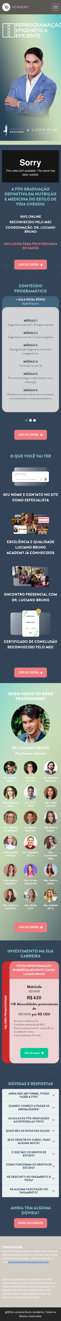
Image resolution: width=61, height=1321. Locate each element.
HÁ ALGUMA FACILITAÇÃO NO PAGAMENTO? (29, 1190)
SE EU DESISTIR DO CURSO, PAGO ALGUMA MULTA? (28, 1141)
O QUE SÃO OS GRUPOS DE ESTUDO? (28, 1153)
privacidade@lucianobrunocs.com (28, 1262)
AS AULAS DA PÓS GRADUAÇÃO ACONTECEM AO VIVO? (28, 1120)
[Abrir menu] (55, 7)
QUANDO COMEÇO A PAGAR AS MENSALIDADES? (28, 1107)
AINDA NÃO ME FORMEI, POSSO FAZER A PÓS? (28, 1095)
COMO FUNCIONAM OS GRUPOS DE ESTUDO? (29, 1166)
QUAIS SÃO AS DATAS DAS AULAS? (28, 1131)
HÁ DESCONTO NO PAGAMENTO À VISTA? (29, 1178)
